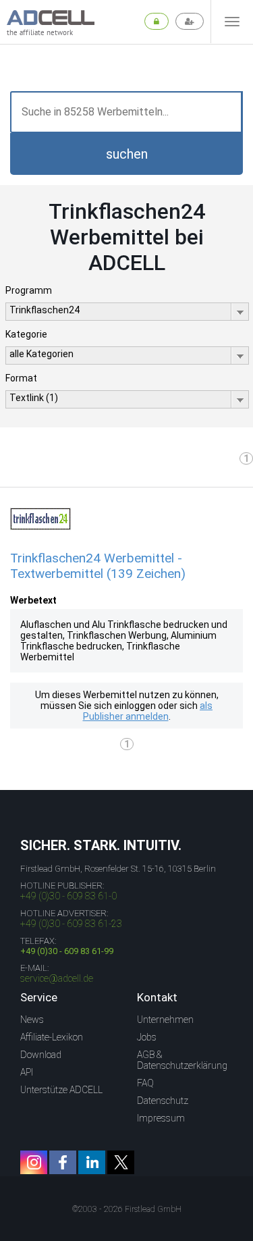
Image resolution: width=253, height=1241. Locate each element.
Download (40, 1054)
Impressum (161, 1118)
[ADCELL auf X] (120, 1162)
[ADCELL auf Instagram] (33, 1162)
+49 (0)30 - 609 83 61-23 (71, 923)
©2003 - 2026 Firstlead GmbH (126, 1209)
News (32, 1019)
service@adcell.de (56, 978)
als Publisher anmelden (148, 711)
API (26, 1072)
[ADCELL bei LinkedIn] (91, 1162)
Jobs (147, 1037)
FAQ (145, 1083)
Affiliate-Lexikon (51, 1037)
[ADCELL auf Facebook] (62, 1162)
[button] (126, 154)
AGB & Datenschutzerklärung (182, 1060)
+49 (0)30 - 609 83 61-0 (68, 896)
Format (21, 378)
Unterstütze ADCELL (61, 1089)
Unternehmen (165, 1019)
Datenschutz (162, 1100)
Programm (28, 290)
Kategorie (26, 334)
